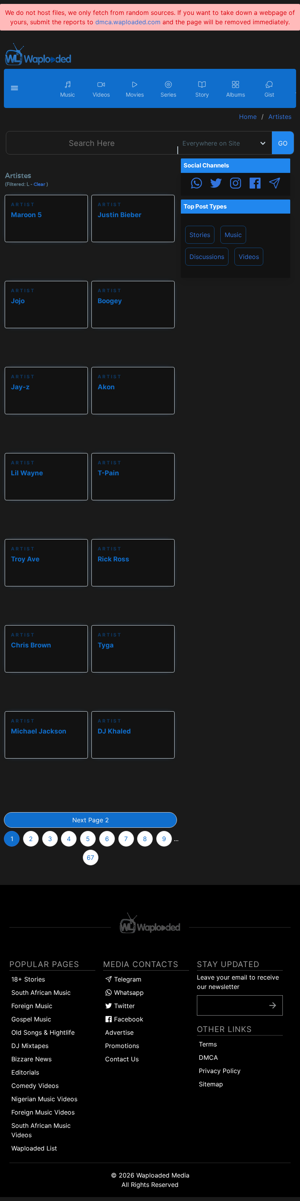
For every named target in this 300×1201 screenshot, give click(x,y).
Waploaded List (34, 1148)
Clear (39, 184)
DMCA (208, 1057)
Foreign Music (31, 1006)
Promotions (122, 1046)
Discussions (206, 257)
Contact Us (122, 1059)
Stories (199, 235)
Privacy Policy (220, 1071)
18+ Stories (28, 979)
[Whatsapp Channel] (196, 184)
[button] (15, 88)
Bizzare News (31, 1059)
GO (283, 143)
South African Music (41, 992)
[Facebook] (255, 184)
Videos (249, 257)
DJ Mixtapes (29, 1046)
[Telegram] (275, 184)
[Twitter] (216, 184)
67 (90, 857)
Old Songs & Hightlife (43, 1032)
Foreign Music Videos (43, 1112)
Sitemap (211, 1084)
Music (233, 235)
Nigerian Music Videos (44, 1099)
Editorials (25, 1072)
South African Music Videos (41, 1130)
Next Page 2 (90, 820)
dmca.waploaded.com (128, 22)
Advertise (119, 1032)
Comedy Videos (35, 1086)
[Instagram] (236, 184)
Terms (208, 1044)
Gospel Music (31, 1019)
